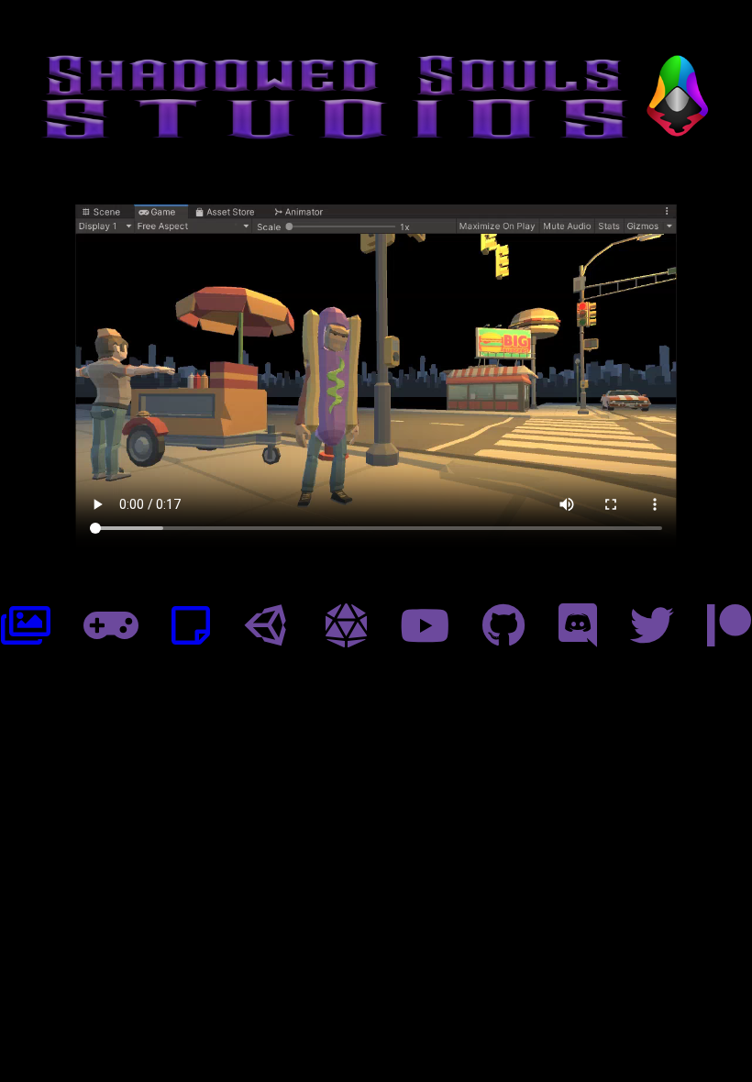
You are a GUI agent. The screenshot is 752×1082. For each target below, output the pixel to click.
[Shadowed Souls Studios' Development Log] (190, 626)
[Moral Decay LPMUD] (346, 626)
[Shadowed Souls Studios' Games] (110, 626)
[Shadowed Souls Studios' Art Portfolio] (25, 626)
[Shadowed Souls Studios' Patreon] (729, 626)
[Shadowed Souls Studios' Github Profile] (503, 626)
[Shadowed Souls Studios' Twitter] (652, 626)
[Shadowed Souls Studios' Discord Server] (577, 626)
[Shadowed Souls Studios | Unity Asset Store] (268, 626)
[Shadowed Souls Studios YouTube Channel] (424, 626)
